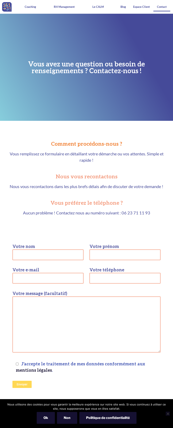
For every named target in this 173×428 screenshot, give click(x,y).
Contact (162, 6)
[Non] (168, 414)
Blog (123, 6)
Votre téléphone (106, 269)
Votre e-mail (25, 269)
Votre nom (23, 246)
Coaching (30, 6)
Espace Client (141, 6)
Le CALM (98, 6)
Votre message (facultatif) (39, 293)
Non (67, 418)
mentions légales (34, 370)
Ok (45, 418)
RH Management (64, 6)
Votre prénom (104, 246)
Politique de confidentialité (108, 418)
